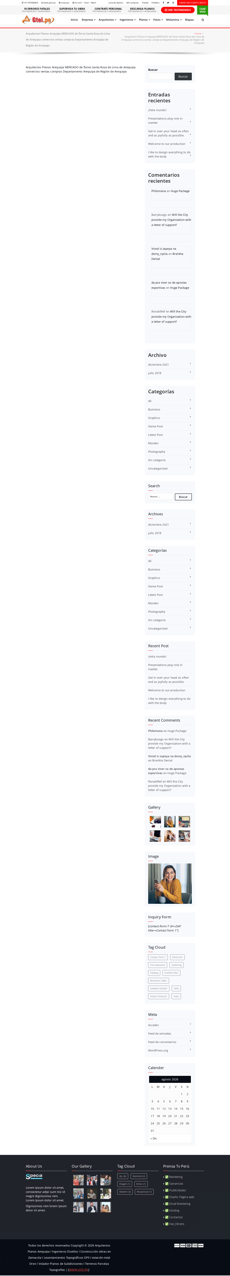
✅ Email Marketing (177, 1204)
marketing (176, 964)
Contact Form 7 (158, 957)
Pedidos (155, 3)
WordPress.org (158, 1050)
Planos (143, 19)
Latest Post (155, 435)
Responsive (144, 1191)
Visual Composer (158, 996)
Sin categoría (157, 460)
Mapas (189, 19)
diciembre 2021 (158, 364)
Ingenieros (126, 19)
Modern (124, 1191)
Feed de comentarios (162, 1042)
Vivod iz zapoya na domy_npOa (169, 756)
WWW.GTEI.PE (78, 1270)
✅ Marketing (173, 1177)
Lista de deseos (115, 3)
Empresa (87, 19)
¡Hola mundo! (157, 110)
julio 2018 (154, 373)
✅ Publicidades (175, 1190)
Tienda (145, 3)
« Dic (154, 1138)
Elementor (177, 957)
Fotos (156, 19)
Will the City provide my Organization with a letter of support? (171, 220)
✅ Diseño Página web (179, 1197)
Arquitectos (106, 19)
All (150, 401)
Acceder (153, 1025)
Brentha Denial (162, 760)
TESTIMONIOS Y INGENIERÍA (36, 10)
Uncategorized (158, 468)
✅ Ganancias (174, 1183)
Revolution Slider (158, 980)
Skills (176, 988)
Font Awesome (157, 964)
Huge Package (180, 191)
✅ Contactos (174, 1217)
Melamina (172, 19)
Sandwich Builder (158, 988)
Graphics (154, 418)
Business (154, 409)
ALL (122, 1176)
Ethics (141, 1183)
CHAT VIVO (202, 10)
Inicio (74, 19)
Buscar (153, 70)
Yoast (176, 996)
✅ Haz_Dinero (174, 1224)
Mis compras (132, 3)
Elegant (124, 1183)
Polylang (154, 972)
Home (197, 33)
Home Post (155, 426)
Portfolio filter (171, 972)
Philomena (158, 191)
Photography (156, 451)
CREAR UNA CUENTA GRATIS (192, 2)
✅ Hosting (172, 1210)
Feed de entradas (159, 1033)
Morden (153, 443)
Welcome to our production (166, 144)
